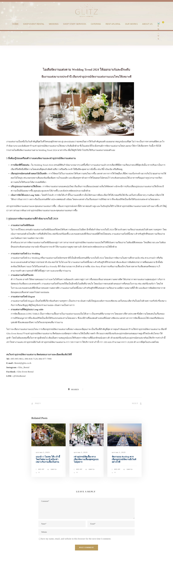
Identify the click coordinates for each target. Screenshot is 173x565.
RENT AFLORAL (113, 24)
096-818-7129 (31, 359)
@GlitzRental (19, 376)
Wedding (54, 24)
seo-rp (41, 469)
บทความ (53, 469)
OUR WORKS (131, 24)
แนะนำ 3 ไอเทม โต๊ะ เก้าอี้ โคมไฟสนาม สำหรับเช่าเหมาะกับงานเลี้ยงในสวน (48, 459)
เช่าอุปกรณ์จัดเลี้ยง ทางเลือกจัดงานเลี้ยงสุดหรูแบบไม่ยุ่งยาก (86, 459)
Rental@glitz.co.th (22, 363)
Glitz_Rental (23, 367)
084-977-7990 (45, 359)
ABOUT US (147, 24)
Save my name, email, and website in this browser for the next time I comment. (76, 539)
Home (15, 24)
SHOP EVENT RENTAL (33, 24)
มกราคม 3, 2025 (43, 452)
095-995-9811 (17, 359)
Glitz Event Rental (25, 372)
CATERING (96, 24)
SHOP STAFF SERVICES (74, 24)
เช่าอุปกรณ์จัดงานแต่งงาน (93, 76)
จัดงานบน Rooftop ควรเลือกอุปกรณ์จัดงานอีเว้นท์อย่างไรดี (124, 459)
